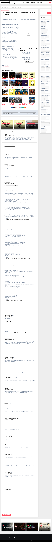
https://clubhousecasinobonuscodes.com (12, 444)
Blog (41, 2)
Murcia (47, 52)
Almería (47, 19)
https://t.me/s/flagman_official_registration (11, 185)
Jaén (42, 47)
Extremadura (43, 38)
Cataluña (43, 33)
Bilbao (42, 83)
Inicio (24, 2)
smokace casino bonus (8, 190)
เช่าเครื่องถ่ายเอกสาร (8, 472)
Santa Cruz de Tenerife (5, 10)
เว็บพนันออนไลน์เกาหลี (8, 462)
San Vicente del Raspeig (45, 119)
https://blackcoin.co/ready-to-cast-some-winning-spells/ (13, 300)
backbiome (6, 403)
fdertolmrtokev (7, 338)
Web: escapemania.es (28, 61)
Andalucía (43, 21)
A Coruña (47, 76)
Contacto (37, 2)
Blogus (29, 540)
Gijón (42, 90)
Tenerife (43, 64)
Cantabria (43, 26)
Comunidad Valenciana (44, 35)
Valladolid (43, 128)
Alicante (43, 19)
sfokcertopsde (7, 426)
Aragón (48, 21)
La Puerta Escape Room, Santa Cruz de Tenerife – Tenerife (31, 126)
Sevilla (47, 61)
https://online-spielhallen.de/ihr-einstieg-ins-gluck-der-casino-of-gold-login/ (17, 219)
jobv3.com (6, 326)
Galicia (42, 40)
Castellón (43, 28)
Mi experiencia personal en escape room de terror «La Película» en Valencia (7, 528)
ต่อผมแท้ (6, 408)
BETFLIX (6, 173)
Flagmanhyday (7, 182)
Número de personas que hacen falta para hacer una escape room (44, 528)
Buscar (42, 10)
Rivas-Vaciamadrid (44, 109)
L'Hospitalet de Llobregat (45, 93)
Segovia (42, 61)
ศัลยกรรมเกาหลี (7, 453)
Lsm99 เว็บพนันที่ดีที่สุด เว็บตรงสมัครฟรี (10, 377)
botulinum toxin (7, 388)
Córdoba (43, 88)
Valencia (47, 66)
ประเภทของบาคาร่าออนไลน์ (9, 357)
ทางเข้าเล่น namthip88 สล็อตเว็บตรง (10, 435)
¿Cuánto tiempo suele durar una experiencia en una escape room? (32, 528)
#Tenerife (3, 16)
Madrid (43, 52)
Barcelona (48, 81)
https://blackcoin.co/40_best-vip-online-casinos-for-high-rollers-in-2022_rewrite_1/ (18, 258)
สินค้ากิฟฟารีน (7, 154)
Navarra (47, 54)
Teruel (47, 64)
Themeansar (33, 540)
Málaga (42, 54)
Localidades (33, 2)
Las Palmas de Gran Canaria (45, 95)
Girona (47, 40)
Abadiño (42, 76)
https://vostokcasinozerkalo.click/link (11, 418)
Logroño (43, 100)
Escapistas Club (5, 2)
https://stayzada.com (8, 315)
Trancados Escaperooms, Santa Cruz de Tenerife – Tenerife (6, 126)
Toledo (42, 66)
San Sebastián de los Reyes (45, 114)
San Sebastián (43, 112)
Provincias (28, 2)
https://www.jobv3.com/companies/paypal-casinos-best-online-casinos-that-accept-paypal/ (19, 332)
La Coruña (47, 47)
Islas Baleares (43, 45)
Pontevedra (43, 57)
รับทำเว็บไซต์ (6, 164)
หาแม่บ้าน (6, 134)
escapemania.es (6, 66)
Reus (42, 107)
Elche (47, 88)
